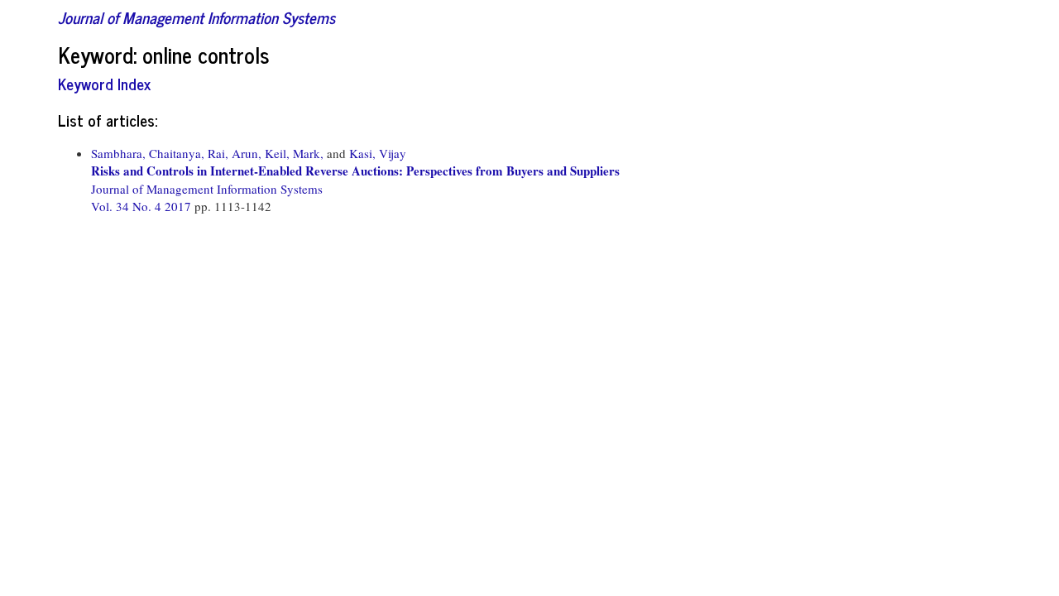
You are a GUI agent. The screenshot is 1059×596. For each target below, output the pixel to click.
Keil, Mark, (294, 153)
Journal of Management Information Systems (196, 17)
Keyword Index (104, 83)
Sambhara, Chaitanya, (147, 153)
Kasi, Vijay (377, 153)
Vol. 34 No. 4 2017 (142, 206)
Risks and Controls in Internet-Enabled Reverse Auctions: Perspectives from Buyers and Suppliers (355, 170)
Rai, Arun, (234, 153)
